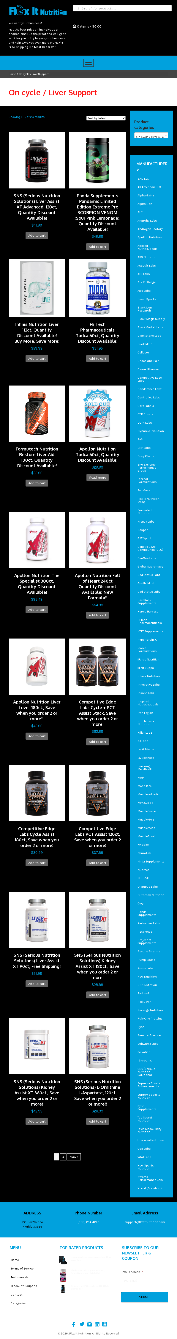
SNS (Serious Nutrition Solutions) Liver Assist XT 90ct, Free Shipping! (37, 960)
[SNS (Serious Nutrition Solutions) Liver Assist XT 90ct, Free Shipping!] (37, 919)
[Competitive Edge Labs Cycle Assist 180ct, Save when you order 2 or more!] (37, 793)
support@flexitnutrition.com (145, 1222)
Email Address (132, 1272)
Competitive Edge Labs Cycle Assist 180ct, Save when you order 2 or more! (37, 837)
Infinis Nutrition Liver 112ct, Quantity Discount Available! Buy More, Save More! (36, 332)
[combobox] (151, 135)
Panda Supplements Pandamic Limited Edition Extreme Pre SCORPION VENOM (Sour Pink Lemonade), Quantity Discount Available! (97, 212)
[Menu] (88, 63)
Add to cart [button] (37, 235)
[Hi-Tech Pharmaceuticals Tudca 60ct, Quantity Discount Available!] (98, 288)
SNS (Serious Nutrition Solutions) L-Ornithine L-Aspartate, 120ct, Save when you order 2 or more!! (97, 1093)
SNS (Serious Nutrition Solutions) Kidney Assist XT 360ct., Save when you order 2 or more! (37, 1093)
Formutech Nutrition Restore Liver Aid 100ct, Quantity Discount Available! (37, 457)
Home (12, 74)
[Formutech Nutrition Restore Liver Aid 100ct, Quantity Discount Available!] (37, 413)
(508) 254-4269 (88, 1222)
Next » (74, 1157)
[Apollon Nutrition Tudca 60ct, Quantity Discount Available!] (97, 413)
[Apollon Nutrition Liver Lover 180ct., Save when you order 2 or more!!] (37, 666)
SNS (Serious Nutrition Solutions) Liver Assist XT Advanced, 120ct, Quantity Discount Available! (37, 207)
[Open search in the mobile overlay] (122, 8)
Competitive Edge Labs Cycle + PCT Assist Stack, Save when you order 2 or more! (97, 713)
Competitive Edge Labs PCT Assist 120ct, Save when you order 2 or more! (97, 837)
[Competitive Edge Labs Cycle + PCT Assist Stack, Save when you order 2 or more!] (97, 666)
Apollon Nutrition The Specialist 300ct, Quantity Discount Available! (37, 583)
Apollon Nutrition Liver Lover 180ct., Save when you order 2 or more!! (37, 710)
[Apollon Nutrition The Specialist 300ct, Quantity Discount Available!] (37, 540)
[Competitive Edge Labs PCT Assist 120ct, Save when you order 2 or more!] (97, 793)
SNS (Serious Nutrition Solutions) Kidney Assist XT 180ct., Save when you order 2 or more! (97, 966)
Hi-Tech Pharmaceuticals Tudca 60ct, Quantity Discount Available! (97, 332)
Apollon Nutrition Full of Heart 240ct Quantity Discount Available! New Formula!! (97, 586)
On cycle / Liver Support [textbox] (152, 137)
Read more (97, 477)
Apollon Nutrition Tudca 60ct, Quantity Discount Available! (97, 454)
